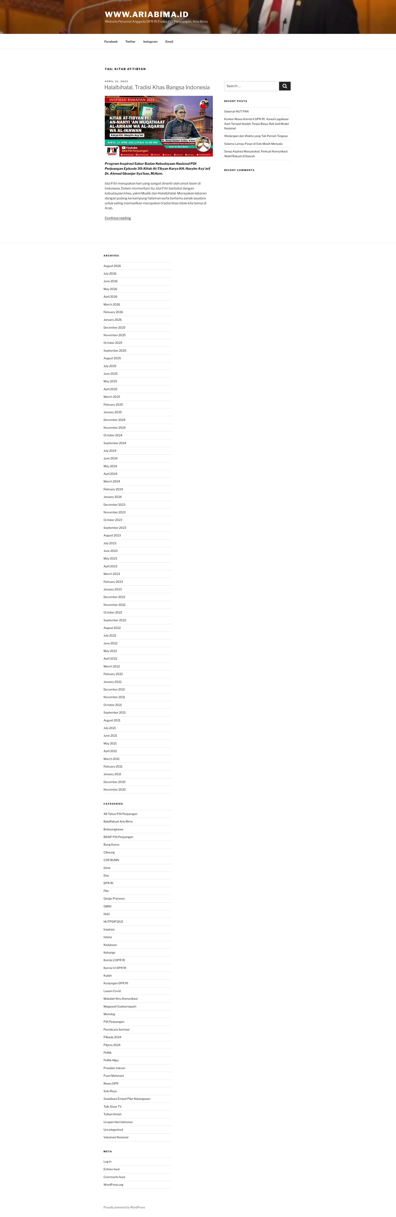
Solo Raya (110, 1091)
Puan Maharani (114, 1075)
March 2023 (112, 574)
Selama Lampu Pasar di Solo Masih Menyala (253, 143)
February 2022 (113, 674)
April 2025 (110, 389)
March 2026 (112, 304)
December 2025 (114, 327)
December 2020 (115, 782)
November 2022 (114, 604)
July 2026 (110, 273)
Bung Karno (111, 844)
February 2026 (113, 312)
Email (169, 41)
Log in (107, 1161)
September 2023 (115, 527)
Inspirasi (109, 929)
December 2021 (114, 689)
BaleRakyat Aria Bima (118, 821)
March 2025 (112, 396)
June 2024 (111, 458)
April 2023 (110, 566)
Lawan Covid (112, 991)
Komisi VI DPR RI (115, 968)
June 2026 (111, 281)
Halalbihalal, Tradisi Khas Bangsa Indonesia (157, 87)
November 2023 (115, 512)
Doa (106, 875)
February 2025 (113, 404)
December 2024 (114, 419)
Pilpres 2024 (112, 1045)
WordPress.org (113, 1184)
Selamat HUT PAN (236, 111)
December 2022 (114, 597)
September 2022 (115, 620)
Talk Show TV (113, 1106)
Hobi (107, 914)
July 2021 (110, 728)
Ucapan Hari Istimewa (118, 1122)
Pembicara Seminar (117, 1029)
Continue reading (118, 218)
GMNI (107, 906)
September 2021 (115, 712)
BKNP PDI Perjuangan (118, 837)
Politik (108, 1052)
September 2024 (115, 443)
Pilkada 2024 (112, 1037)
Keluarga (109, 952)
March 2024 (112, 481)
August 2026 (112, 266)
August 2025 (112, 358)
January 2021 (112, 774)
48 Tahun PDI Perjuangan (120, 814)
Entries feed (111, 1169)
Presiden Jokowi (114, 1068)
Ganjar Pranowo (114, 898)
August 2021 (112, 720)
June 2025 (111, 373)
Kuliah (108, 975)
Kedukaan (110, 945)
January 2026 (113, 319)
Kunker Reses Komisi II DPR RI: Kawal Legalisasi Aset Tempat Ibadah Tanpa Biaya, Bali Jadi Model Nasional (256, 123)
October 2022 (113, 612)
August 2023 (112, 535)
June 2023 (111, 550)
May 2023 (110, 558)
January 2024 (113, 497)
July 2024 (110, 450)
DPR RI (108, 883)
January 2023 (113, 589)
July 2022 (110, 635)
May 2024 (110, 466)
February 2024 (113, 489)
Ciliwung (109, 852)
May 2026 (110, 289)
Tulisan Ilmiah (112, 1114)
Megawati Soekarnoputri (120, 1006)
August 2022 (112, 628)
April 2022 (110, 658)
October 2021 (113, 705)
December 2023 (114, 504)
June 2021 (110, 735)
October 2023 (113, 520)
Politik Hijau (111, 1060)
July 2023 (110, 543)
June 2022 (110, 643)
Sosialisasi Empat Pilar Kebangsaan (127, 1098)
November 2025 (115, 335)
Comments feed (114, 1177)
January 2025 (113, 412)
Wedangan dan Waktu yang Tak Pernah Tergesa (256, 136)
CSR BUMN (111, 860)
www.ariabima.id (147, 14)
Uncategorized (113, 1129)
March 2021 (112, 759)
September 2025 (115, 350)
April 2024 (110, 473)
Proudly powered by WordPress (124, 1207)
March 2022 (112, 666)
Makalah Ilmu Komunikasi (121, 998)
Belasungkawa (113, 829)
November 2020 (115, 789)
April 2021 (110, 751)
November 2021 (114, 697)
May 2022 (110, 651)
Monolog (109, 1014)
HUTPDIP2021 (113, 921)
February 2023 (113, 581)
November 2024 (115, 427)
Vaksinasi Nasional (116, 1137)
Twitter (130, 41)
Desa (107, 867)
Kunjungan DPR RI (116, 983)
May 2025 (110, 381)
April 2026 (110, 296)
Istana (108, 937)
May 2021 (110, 743)
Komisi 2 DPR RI (114, 960)
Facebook (111, 41)
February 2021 (113, 766)
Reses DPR (111, 1083)
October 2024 (113, 435)
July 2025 (110, 366)
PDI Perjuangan (114, 1021)
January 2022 (112, 681)
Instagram (150, 41)
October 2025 (113, 342)
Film (106, 891)
